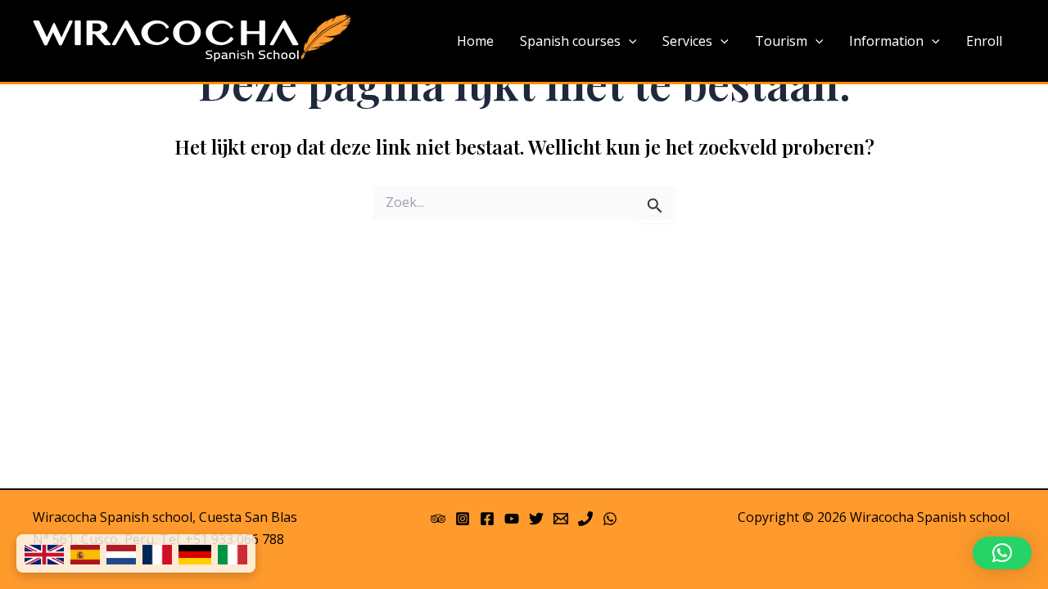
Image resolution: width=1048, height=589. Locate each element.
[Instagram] (462, 518)
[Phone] (585, 518)
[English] (44, 553)
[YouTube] (511, 518)
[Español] (85, 553)
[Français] (157, 553)
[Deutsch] (194, 553)
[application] (629, 41)
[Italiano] (232, 553)
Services (687, 41)
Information (886, 41)
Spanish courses (570, 41)
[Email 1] (560, 518)
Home (475, 41)
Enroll (984, 41)
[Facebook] (487, 518)
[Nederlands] (121, 553)
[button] (1002, 553)
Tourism (781, 41)
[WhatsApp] (610, 518)
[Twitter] (536, 518)
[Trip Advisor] (438, 518)
